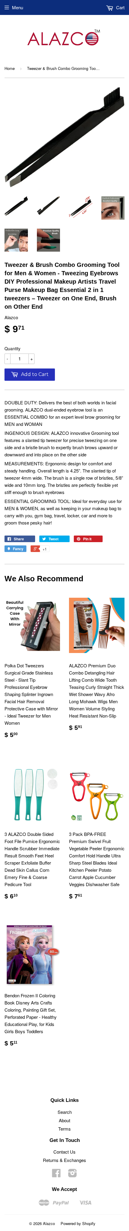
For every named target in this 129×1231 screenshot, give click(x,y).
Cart (119, 7)
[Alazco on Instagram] (72, 1175)
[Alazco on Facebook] (56, 1175)
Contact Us (64, 1152)
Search (65, 1112)
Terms (64, 1129)
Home (9, 68)
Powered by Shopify (78, 1223)
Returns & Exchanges (64, 1160)
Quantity (12, 348)
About (64, 1120)
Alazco (49, 1223)
